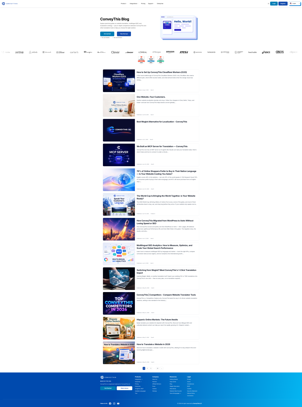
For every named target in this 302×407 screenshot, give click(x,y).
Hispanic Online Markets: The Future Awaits (157, 319)
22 (157, 368)
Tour (136, 393)
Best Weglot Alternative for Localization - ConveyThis (162, 121)
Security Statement (192, 391)
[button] (294, 3)
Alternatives (173, 388)
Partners (154, 381)
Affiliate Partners (156, 384)
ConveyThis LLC (197, 403)
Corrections (190, 395)
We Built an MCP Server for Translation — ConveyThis (162, 146)
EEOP (188, 386)
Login (274, 3)
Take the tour (124, 34)
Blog (171, 384)
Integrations (133, 3)
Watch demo (124, 388)
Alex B (152, 90)
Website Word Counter (176, 391)
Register (283, 3)
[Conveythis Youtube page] (118, 403)
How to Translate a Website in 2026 (153, 344)
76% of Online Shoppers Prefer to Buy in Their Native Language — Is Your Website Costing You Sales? (166, 172)
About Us (154, 379)
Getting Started (174, 379)
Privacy (189, 379)
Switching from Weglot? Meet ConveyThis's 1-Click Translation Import (166, 271)
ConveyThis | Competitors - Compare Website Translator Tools (166, 295)
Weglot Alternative (174, 386)
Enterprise (160, 3)
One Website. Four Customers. (151, 97)
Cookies (189, 388)
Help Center (173, 381)
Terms (188, 381)
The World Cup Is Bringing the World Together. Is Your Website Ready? (166, 197)
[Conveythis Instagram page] (114, 403)
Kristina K (153, 213)
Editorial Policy (191, 393)
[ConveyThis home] (9, 3)
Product (123, 3)
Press (153, 386)
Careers (154, 388)
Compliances (190, 384)
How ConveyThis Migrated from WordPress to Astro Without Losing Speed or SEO (165, 222)
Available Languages (140, 391)
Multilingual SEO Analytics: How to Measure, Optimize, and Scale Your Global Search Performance (164, 246)
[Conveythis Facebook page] (110, 403)
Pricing (143, 3)
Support (150, 3)
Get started (107, 34)
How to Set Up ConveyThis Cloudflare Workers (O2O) (162, 72)
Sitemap (154, 391)
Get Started (107, 388)
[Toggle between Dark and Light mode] (268, 3)
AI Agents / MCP (139, 388)
